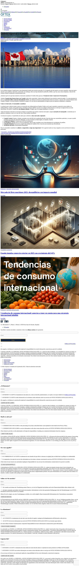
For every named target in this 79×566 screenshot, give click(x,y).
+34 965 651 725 (10, 1)
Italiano (13, 12)
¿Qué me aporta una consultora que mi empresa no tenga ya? (15, 133)
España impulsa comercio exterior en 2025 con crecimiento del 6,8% (28, 253)
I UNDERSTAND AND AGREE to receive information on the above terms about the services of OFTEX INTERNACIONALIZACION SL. (37, 428)
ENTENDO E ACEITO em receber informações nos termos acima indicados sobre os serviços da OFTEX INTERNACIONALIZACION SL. (37, 550)
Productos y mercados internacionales (10, 38)
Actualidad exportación (24, 38)
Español (26, 12)
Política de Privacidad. (70, 343)
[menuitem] (6, 6)
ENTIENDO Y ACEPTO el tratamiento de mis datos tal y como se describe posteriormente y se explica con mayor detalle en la (39, 343)
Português (6, 12)
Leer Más (3, 195)
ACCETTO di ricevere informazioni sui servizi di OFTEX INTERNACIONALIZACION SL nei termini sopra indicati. (31, 521)
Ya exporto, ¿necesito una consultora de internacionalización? (16, 132)
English (32, 12)
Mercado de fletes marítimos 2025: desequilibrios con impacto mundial (29, 192)
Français (19, 12)
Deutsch (39, 12)
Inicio (2, 37)
